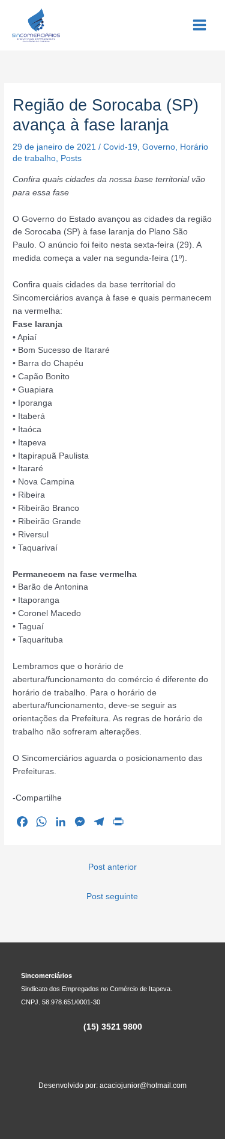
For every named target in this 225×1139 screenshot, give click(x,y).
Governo (158, 146)
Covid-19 (120, 146)
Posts (71, 158)
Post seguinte (112, 896)
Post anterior (112, 867)
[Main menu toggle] (200, 25)
